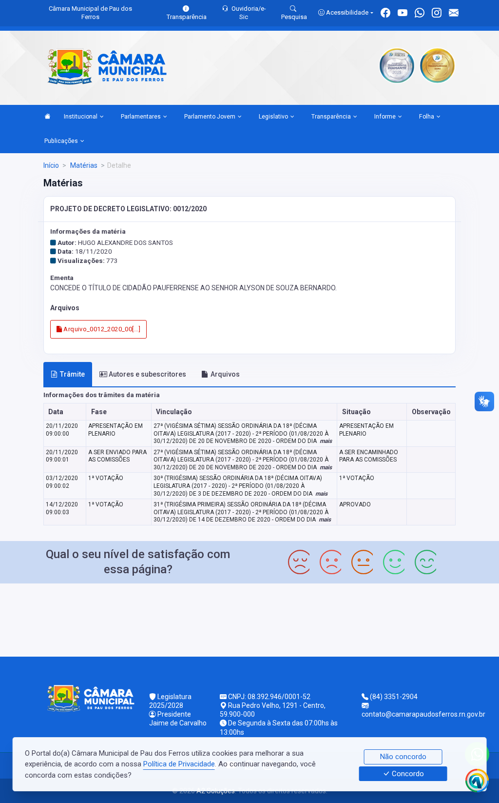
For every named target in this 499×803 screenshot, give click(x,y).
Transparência (331, 116)
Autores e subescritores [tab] (147, 374)
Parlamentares (141, 116)
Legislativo (273, 116)
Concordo (407, 773)
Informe (385, 116)
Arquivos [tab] (225, 374)
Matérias (83, 165)
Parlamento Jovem (209, 116)
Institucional (80, 116)
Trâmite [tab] (72, 374)
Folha (426, 116)
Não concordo (403, 756)
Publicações (61, 141)
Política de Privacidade (179, 764)
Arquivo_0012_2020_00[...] (101, 329)
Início (51, 165)
